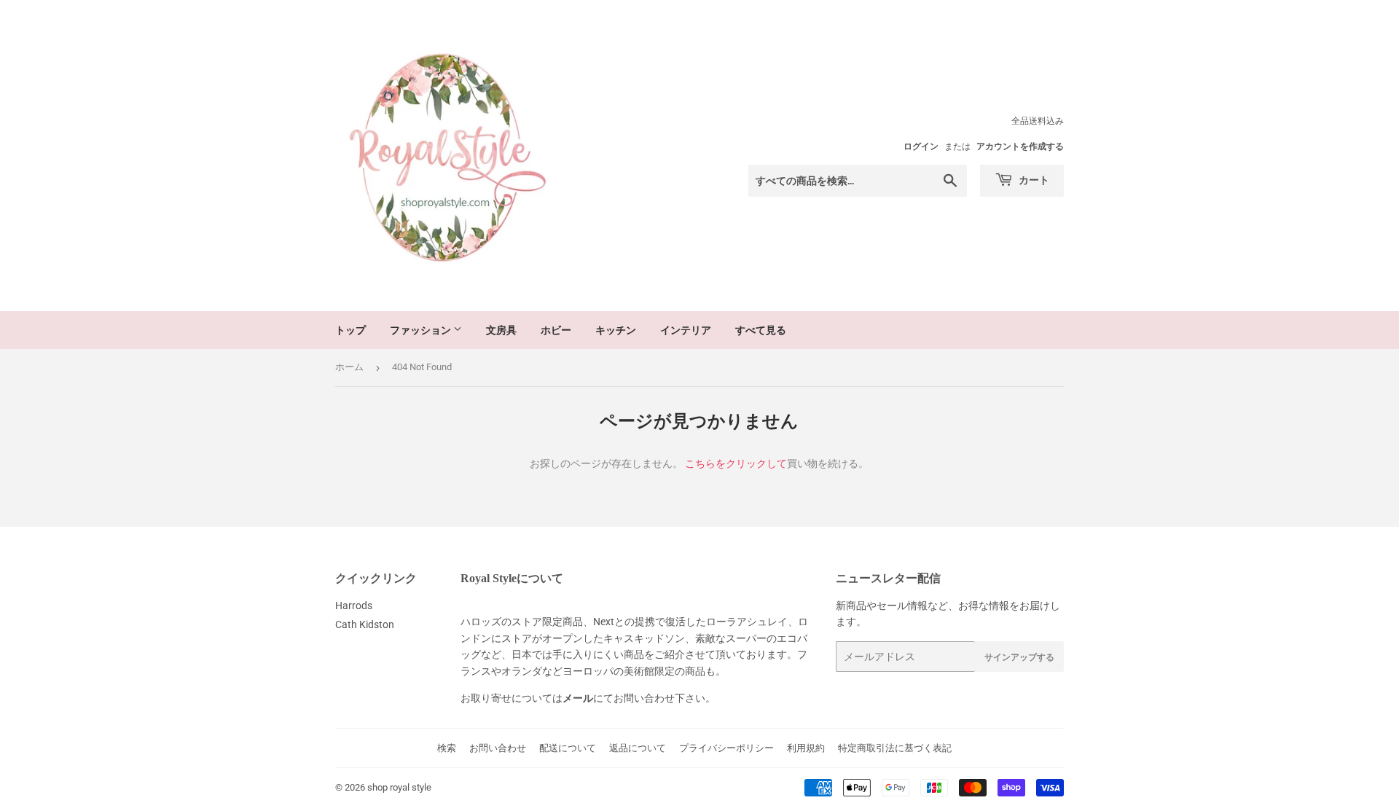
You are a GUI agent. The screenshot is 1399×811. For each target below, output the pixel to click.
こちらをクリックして (736, 463)
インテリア (685, 330)
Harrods (353, 605)
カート (1032, 179)
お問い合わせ (497, 748)
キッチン (615, 330)
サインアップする (1019, 656)
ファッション (421, 330)
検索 (446, 748)
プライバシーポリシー (726, 748)
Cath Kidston (364, 624)
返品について (637, 748)
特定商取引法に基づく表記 (895, 748)
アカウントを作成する (1020, 146)
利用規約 (806, 748)
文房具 (501, 330)
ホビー (556, 330)
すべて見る (760, 330)
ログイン (921, 146)
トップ (350, 330)
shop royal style (399, 787)
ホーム (349, 366)
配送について (567, 748)
